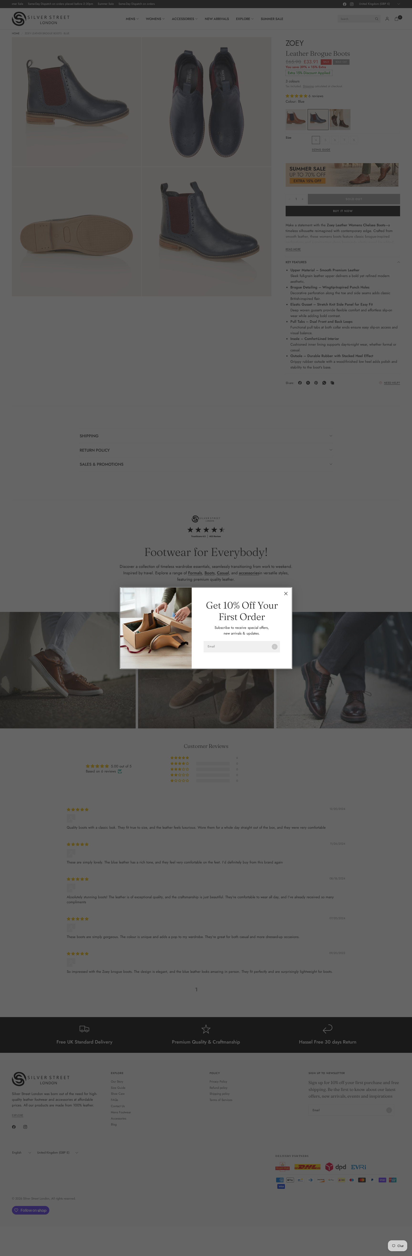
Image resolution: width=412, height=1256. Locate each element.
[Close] (285, 593)
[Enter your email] (275, 647)
